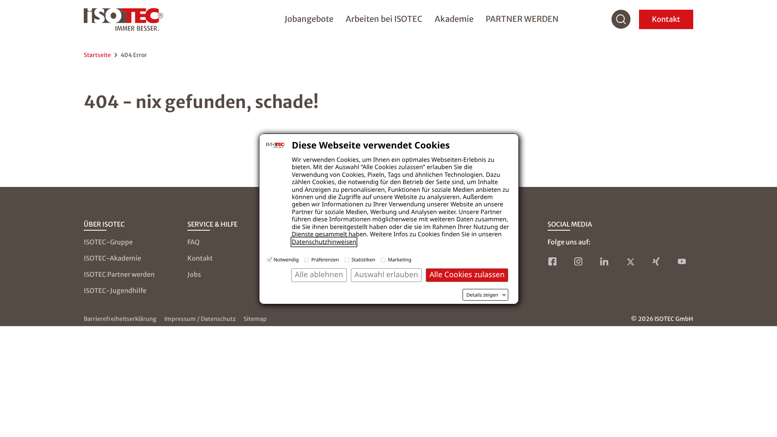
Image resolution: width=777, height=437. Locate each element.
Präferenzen (325, 259)
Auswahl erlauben (386, 274)
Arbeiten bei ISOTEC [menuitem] (384, 19)
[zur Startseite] (123, 19)
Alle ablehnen (319, 274)
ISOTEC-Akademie (112, 258)
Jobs (194, 274)
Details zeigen (482, 295)
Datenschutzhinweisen (324, 242)
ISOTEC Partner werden (119, 274)
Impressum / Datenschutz (200, 318)
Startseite (97, 55)
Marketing (399, 259)
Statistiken (364, 259)
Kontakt (666, 19)
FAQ (193, 242)
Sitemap (255, 318)
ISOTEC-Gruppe (108, 242)
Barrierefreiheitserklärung (120, 318)
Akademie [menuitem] (454, 19)
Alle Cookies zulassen (467, 274)
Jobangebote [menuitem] (308, 19)
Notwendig (286, 259)
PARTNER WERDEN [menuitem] (522, 19)
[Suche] (621, 19)
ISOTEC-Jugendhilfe (115, 290)
